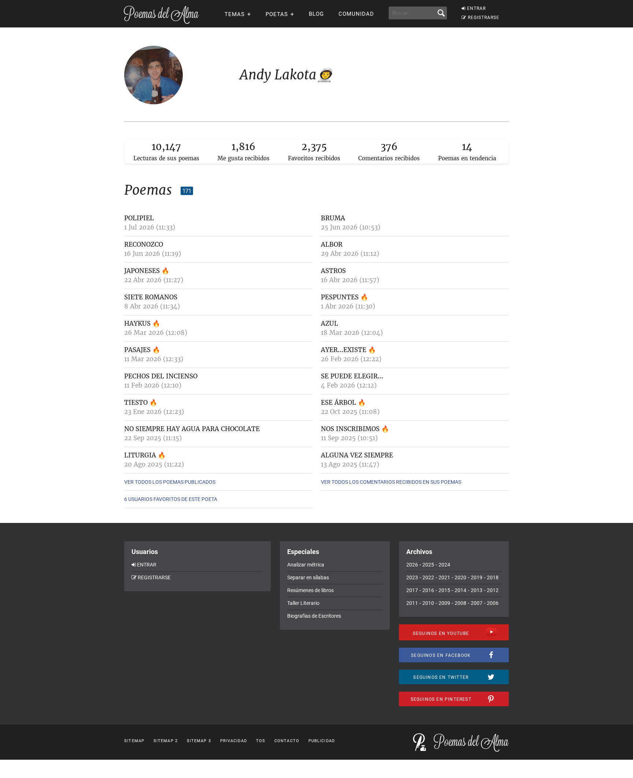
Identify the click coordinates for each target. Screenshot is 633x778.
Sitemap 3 (199, 740)
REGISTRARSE (483, 17)
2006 (493, 603)
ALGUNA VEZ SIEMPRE (357, 455)
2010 (428, 603)
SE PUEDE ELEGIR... (352, 376)
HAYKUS (137, 323)
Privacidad (233, 740)
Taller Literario (303, 603)
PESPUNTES (340, 297)
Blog (316, 14)
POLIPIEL (139, 218)
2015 (444, 590)
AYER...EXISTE (343, 350)
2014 (460, 590)
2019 (476, 577)
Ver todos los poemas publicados (169, 482)
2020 (460, 577)
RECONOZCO (143, 244)
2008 (460, 603)
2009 (444, 603)
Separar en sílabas (308, 577)
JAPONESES (142, 271)
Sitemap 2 (165, 740)
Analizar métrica (305, 564)
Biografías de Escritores (314, 615)
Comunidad (356, 14)
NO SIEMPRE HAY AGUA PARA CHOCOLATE (192, 429)
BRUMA (333, 218)
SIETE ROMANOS (150, 297)
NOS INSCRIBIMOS (350, 429)
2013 (476, 590)
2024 (444, 564)
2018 (493, 577)
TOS (260, 740)
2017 (412, 590)
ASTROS (333, 271)
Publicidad (321, 740)
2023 (412, 577)
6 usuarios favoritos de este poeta (170, 499)
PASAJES (138, 350)
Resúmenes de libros (310, 590)
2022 (428, 577)
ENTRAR (476, 8)
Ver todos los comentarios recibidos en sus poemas (391, 482)
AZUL (329, 323)
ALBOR (332, 244)
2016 (428, 590)
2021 (444, 577)
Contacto (286, 740)
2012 (493, 590)
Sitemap (134, 740)
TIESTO (136, 403)
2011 (412, 603)
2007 (476, 603)
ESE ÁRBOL (338, 403)
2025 (428, 564)
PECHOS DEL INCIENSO (160, 376)
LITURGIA (141, 455)
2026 (412, 564)
